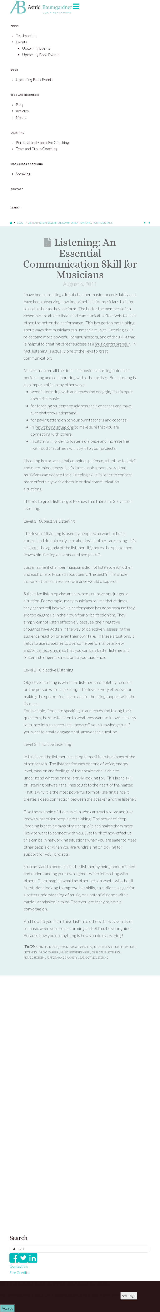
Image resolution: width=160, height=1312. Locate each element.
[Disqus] (80, 1047)
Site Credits (19, 1272)
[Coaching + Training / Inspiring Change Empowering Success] (41, 7)
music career (48, 952)
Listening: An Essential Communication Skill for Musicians (70, 222)
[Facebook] (14, 1258)
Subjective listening (94, 957)
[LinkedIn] (32, 1258)
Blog (20, 222)
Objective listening (106, 952)
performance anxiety (61, 957)
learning (127, 947)
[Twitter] (23, 1258)
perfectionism (48, 650)
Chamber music (47, 947)
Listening (30, 952)
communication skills (75, 947)
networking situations (54, 426)
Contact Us (19, 1266)
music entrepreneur (112, 343)
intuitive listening (106, 947)
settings (128, 1295)
